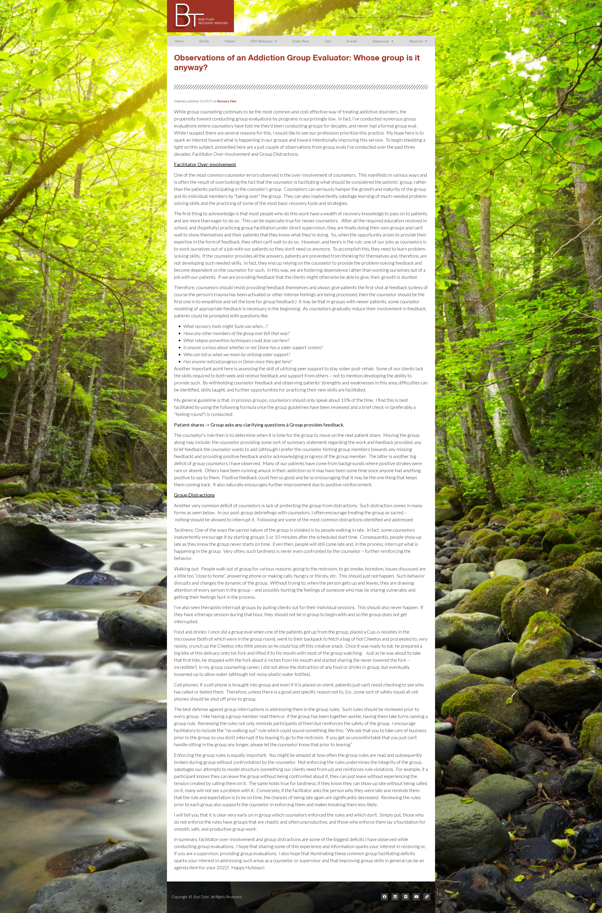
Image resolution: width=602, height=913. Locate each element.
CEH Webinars (261, 41)
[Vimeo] (405, 896)
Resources (381, 41)
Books (204, 41)
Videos (230, 41)
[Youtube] (416, 896)
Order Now (301, 41)
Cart (328, 41)
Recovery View (226, 101)
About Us (416, 41)
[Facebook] (384, 896)
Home (179, 41)
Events (352, 41)
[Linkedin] (395, 896)
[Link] (426, 896)
